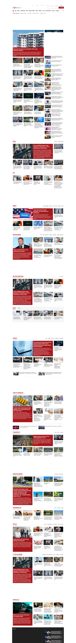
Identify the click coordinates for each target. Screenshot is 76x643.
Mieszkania (56, 464)
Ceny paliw (29, 13)
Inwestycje (54, 225)
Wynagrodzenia (49, 514)
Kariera (45, 514)
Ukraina (59, 196)
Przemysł (52, 328)
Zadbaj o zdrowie (43, 13)
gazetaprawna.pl (57, 5)
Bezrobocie (55, 514)
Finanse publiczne (45, 225)
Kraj (59, 266)
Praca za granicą (60, 514)
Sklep (62, 5)
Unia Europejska (45, 196)
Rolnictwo (57, 328)
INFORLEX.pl (41, 5)
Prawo (55, 498)
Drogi (55, 422)
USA (53, 196)
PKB (41, 225)
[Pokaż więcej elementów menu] (63, 10)
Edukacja (57, 544)
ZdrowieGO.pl (47, 5)
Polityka (55, 131)
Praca (54, 544)
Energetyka (61, 328)
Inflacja (50, 225)
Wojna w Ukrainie (36, 13)
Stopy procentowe (60, 225)
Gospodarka (44, 544)
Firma (46, 328)
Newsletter (52, 5)
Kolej (58, 422)
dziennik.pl (37, 5)
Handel (49, 328)
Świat (62, 266)
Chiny (56, 196)
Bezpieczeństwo (60, 131)
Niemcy (50, 196)
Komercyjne (61, 464)
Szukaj (62, 7)
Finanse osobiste (23, 13)
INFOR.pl (32, 5)
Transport (61, 544)
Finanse (58, 498)
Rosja (62, 196)
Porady (62, 498)
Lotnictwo (61, 422)
